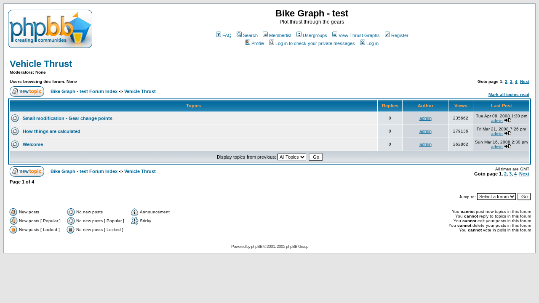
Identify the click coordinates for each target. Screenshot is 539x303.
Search (250, 35)
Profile (257, 43)
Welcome (33, 144)
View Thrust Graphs (359, 35)
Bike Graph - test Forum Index (84, 91)
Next (524, 81)
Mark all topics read (508, 94)
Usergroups (315, 35)
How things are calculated (51, 131)
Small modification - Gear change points (67, 118)
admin (425, 118)
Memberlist (280, 35)
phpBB (256, 246)
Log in (372, 43)
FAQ (227, 35)
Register (399, 35)
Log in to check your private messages (315, 43)
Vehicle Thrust (41, 63)
